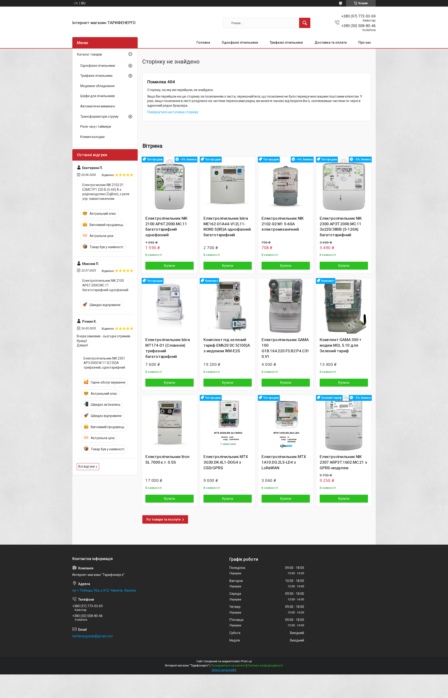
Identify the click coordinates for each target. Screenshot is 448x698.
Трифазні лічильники (286, 42)
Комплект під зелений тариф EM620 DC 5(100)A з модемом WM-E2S (226, 345)
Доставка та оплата (331, 42)
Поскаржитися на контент (228, 665)
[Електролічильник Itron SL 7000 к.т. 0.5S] (169, 423)
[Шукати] (304, 23)
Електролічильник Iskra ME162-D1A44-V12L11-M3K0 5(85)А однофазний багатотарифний (227, 226)
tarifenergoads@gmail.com (92, 636)
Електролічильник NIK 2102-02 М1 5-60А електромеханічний (283, 224)
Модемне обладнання (97, 86)
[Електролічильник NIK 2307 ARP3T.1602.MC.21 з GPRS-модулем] (343, 423)
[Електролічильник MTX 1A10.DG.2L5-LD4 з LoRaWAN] (285, 423)
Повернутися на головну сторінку (172, 112)
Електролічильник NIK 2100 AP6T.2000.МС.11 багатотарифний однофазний (166, 226)
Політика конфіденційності (265, 665)
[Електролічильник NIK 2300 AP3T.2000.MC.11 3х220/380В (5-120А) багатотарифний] (343, 184)
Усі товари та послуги (163, 519)
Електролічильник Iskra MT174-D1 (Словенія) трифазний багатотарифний (167, 348)
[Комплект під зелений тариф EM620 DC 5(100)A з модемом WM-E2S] (227, 306)
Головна (203, 42)
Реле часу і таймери (95, 126)
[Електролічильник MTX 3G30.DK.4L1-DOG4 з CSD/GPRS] (227, 423)
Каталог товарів (89, 54)
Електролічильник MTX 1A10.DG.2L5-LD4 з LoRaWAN (284, 462)
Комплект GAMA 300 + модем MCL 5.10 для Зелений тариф (340, 345)
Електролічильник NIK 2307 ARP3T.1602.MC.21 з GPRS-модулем (343, 462)
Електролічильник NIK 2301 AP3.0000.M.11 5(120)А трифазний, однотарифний (104, 362)
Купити (169, 266)
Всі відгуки (86, 466)
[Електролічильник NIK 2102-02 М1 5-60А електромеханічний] (285, 184)
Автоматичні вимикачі (97, 106)
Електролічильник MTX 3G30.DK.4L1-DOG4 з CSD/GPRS (225, 462)
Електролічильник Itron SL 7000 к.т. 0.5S (167, 459)
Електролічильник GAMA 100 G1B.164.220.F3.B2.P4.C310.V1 (285, 348)
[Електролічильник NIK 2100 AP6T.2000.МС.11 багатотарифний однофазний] (169, 184)
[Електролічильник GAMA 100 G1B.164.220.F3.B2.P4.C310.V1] (285, 306)
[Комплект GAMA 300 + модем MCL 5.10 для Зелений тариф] (343, 306)
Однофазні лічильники (240, 42)
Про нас (364, 42)
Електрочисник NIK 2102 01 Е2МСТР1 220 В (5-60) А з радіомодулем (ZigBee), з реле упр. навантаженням (106, 192)
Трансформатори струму (99, 116)
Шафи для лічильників (97, 96)
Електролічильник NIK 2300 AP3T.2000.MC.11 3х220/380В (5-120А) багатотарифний (341, 226)
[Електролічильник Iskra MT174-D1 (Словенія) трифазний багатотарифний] (169, 306)
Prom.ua (246, 661)
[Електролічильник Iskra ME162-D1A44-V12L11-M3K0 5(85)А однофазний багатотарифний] (227, 184)
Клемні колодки (92, 137)
